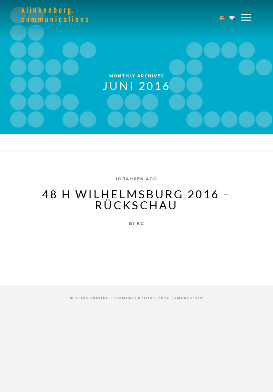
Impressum (189, 298)
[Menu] (246, 17)
